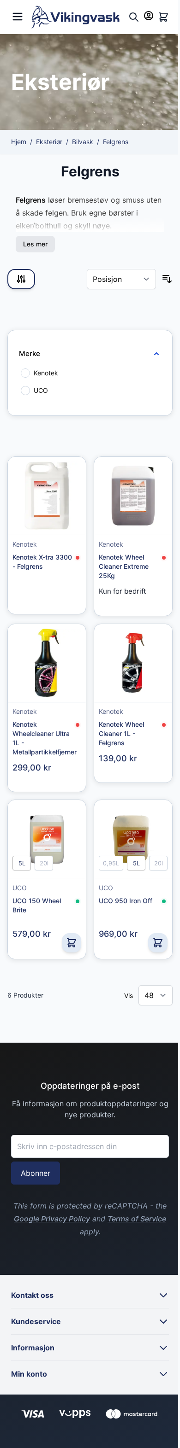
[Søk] (133, 17)
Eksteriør (49, 142)
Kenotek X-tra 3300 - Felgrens (42, 561)
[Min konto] (148, 15)
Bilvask (82, 142)
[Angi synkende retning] (167, 279)
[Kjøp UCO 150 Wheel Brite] (71, 942)
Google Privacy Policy (52, 1218)
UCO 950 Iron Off (125, 901)
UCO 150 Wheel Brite (36, 905)
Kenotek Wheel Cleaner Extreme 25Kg (124, 566)
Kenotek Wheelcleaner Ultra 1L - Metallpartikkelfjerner (43, 738)
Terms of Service (137, 1218)
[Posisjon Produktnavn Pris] (121, 279)
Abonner (35, 1173)
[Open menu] (17, 15)
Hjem (18, 142)
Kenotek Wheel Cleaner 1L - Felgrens (121, 733)
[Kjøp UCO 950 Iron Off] (158, 942)
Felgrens (115, 142)
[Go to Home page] (78, 17)
